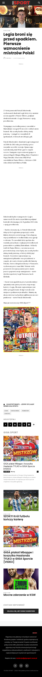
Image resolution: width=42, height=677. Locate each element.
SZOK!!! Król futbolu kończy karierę (16, 517)
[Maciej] (4, 58)
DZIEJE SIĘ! (6, 30)
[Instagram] (21, 666)
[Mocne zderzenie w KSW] (21, 579)
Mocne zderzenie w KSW (19, 595)
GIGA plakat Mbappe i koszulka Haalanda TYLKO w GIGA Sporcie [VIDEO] (19, 466)
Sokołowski (15, 411)
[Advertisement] (21, 86)
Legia (6, 411)
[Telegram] (29, 424)
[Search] (39, 3)
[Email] (20, 424)
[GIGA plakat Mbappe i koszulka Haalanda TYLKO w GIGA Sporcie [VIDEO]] (21, 448)
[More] (34, 424)
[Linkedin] (15, 424)
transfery (25, 411)
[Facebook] (5, 424)
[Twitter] (10, 424)
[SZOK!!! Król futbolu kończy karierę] (21, 500)
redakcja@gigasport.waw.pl (26, 658)
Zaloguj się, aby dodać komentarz (21, 611)
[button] (3, 3)
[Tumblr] (24, 424)
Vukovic (7, 413)
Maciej (8, 58)
